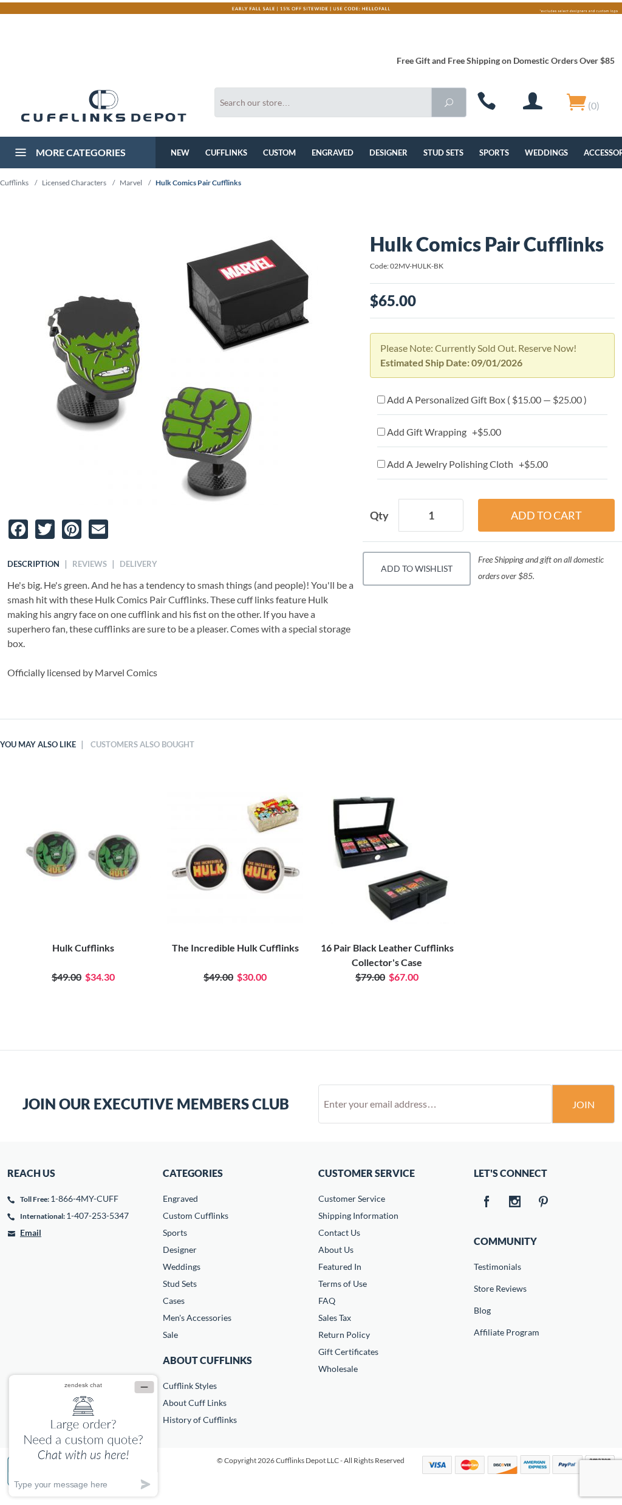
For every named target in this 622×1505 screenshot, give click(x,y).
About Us (336, 1249)
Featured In (339, 1266)
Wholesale (338, 1368)
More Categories (80, 152)
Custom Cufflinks (195, 1215)
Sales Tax (334, 1317)
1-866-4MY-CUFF (84, 1198)
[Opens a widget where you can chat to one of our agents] (83, 1435)
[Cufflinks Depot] (103, 106)
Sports (494, 152)
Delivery (138, 564)
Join (583, 1104)
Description (33, 564)
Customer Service (351, 1198)
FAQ (326, 1300)
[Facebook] (486, 1202)
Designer (388, 152)
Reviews (89, 564)
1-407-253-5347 (97, 1215)
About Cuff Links (195, 1402)
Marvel (131, 182)
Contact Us (339, 1232)
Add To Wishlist (417, 568)
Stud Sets (443, 152)
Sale (170, 1334)
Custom (279, 152)
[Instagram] (514, 1202)
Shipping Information (358, 1215)
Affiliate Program (482, 1332)
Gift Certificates (348, 1351)
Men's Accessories (197, 1317)
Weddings (546, 152)
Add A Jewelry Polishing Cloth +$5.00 (466, 464)
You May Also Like (38, 744)
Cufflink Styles (190, 1385)
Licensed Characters (74, 182)
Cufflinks (226, 152)
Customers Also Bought (142, 744)
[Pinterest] (543, 1202)
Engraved (333, 152)
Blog (482, 1310)
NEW (180, 152)
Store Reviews (482, 1288)
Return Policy (344, 1334)
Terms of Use (342, 1283)
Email (30, 1232)
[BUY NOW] (83, 855)
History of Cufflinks (200, 1419)
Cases (174, 1300)
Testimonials (482, 1266)
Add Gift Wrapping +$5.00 (443, 431)
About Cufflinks (207, 1360)
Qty (379, 515)
